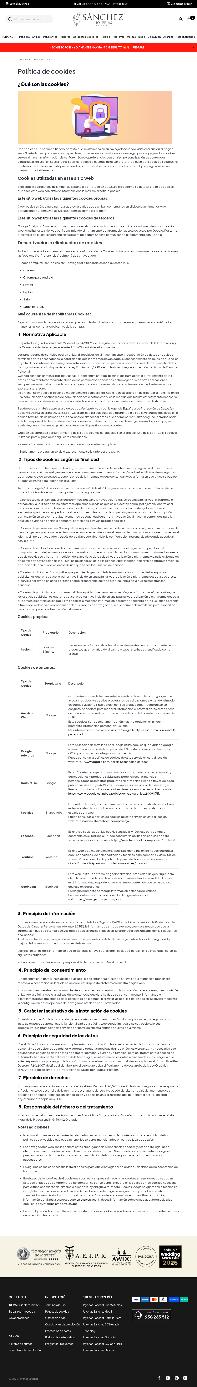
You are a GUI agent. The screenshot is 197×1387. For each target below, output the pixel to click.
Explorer (28, 292)
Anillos (36, 36)
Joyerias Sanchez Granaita (99, 1337)
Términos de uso (55, 1305)
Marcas (131, 36)
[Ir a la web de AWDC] (121, 1256)
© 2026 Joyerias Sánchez (23, 1378)
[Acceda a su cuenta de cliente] (180, 19)
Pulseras (65, 36)
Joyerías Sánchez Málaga (98, 1350)
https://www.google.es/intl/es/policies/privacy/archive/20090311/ (114, 793)
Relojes (105, 36)
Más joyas (118, 36)
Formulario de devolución (25, 1350)
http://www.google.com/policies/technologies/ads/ (112, 761)
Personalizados (185, 36)
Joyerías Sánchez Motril (97, 1311)
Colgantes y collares (85, 36)
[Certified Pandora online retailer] (146, 1256)
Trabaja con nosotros (22, 1311)
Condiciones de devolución (62, 1324)
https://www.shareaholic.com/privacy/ (102, 821)
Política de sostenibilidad (60, 1337)
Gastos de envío (55, 1317)
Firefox (28, 284)
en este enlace (87, 1199)
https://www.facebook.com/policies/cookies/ (143, 840)
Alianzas (168, 36)
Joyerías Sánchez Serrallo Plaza (102, 1317)
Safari (27, 299)
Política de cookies (57, 1311)
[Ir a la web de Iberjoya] (86, 1256)
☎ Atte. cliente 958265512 (25, 1305)
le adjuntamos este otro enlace (56, 1203)
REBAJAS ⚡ (9, 36)
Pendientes (50, 36)
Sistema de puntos (20, 1343)
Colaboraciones (19, 1317)
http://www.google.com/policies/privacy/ (118, 863)
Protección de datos (58, 1331)
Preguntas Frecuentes (59, 1343)
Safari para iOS (33, 306)
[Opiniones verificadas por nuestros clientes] (39, 1256)
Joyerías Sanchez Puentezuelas (102, 1305)
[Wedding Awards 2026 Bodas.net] (170, 1256)
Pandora (24, 36)
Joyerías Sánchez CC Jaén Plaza (102, 1343)
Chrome (29, 270)
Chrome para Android (38, 277)
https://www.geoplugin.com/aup (98, 899)
